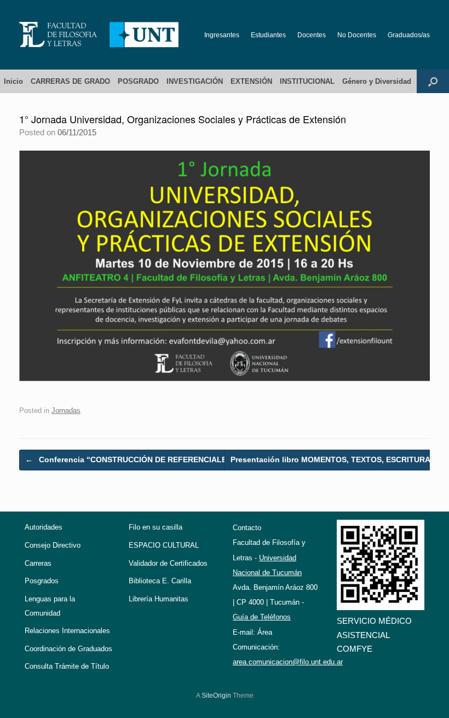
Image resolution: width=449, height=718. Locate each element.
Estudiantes (268, 35)
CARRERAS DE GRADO (70, 81)
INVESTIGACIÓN (194, 81)
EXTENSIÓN (251, 81)
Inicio (13, 81)
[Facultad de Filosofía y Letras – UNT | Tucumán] (99, 35)
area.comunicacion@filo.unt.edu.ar (288, 662)
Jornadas (65, 410)
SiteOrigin (216, 695)
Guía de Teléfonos (262, 617)
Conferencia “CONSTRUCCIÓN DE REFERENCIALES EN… (138, 459)
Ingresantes (221, 35)
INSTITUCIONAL (307, 81)
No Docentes (356, 35)
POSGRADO (138, 81)
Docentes (311, 35)
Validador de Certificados (168, 563)
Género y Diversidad (376, 81)
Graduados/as (409, 35)
